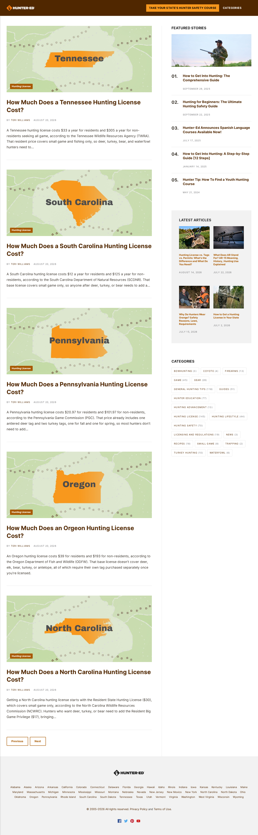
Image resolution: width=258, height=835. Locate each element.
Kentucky (217, 787)
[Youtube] (138, 821)
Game (181, 380)
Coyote (211, 371)
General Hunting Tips (193, 389)
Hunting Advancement (193, 407)
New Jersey (156, 791)
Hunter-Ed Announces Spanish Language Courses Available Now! (216, 130)
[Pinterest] (132, 821)
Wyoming (238, 796)
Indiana (183, 787)
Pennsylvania (49, 796)
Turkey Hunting (188, 452)
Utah (149, 796)
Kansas (204, 787)
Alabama (15, 787)
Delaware (113, 787)
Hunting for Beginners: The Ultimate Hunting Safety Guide (212, 104)
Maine (244, 787)
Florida (127, 787)
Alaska (27, 787)
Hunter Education (190, 398)
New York (191, 791)
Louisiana (231, 787)
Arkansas (52, 787)
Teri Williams (20, 120)
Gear (200, 380)
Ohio (243, 791)
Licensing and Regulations (196, 434)
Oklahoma (20, 796)
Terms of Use (162, 809)
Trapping (234, 443)
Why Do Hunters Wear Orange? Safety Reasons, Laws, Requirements (192, 319)
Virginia (173, 796)
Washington (188, 796)
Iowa (193, 787)
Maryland (17, 791)
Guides (227, 389)
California (67, 787)
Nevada (141, 791)
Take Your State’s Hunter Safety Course (182, 8)
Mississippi (84, 791)
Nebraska (127, 791)
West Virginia (206, 796)
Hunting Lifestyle (228, 416)
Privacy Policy (139, 809)
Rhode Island (68, 796)
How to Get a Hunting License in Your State (226, 316)
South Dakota (108, 796)
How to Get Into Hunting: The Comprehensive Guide (206, 78)
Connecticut (97, 787)
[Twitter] (126, 821)
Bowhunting (185, 371)
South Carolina (88, 796)
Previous (17, 741)
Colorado (81, 787)
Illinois (171, 787)
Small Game (208, 443)
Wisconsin (223, 796)
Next (38, 741)
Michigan (53, 791)
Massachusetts (36, 791)
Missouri (100, 791)
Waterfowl (220, 452)
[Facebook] (119, 821)
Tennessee (125, 796)
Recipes (182, 443)
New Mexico (174, 791)
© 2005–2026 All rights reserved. (108, 809)
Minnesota (68, 791)
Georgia (138, 787)
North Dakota (229, 791)
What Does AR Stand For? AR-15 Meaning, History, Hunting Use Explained (226, 259)
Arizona (39, 787)
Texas (139, 796)
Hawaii (151, 787)
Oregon (33, 796)
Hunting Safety (188, 425)
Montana (113, 791)
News (232, 434)
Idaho (161, 787)
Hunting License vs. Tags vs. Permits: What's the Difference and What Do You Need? (194, 259)
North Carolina (208, 791)
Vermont (161, 796)
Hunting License (21, 86)
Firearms (234, 371)
